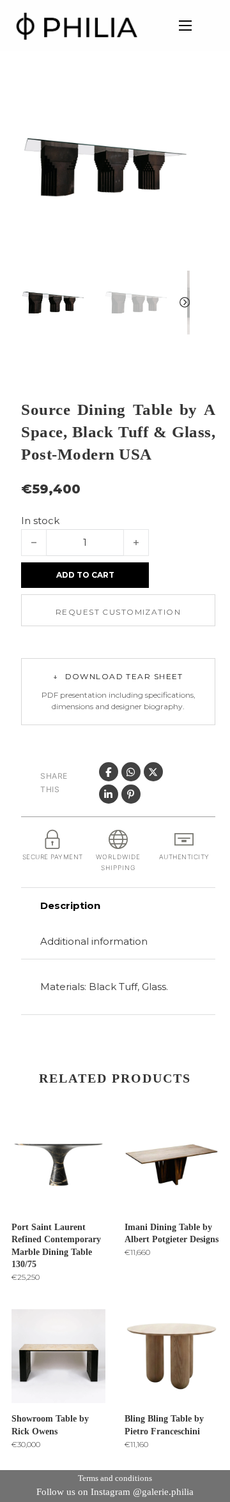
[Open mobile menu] (185, 25)
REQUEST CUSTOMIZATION (118, 612)
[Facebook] (108, 771)
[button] (172, 100)
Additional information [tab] (94, 941)
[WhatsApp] (131, 771)
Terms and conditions (115, 1478)
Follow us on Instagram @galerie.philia (115, 1492)
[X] (153, 771)
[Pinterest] (131, 794)
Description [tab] (70, 905)
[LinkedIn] (108, 794)
